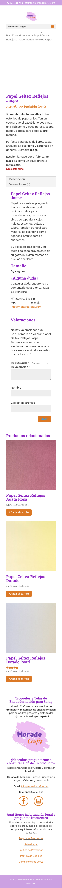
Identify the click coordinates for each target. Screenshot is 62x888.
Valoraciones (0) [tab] (19, 184)
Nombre (17, 387)
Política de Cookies (31, 856)
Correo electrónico (24, 402)
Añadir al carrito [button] (19, 512)
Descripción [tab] (17, 179)
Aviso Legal (31, 844)
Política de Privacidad (31, 850)
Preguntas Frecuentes (31, 838)
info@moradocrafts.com (26, 306)
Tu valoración (20, 366)
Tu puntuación (21, 362)
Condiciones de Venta (31, 861)
